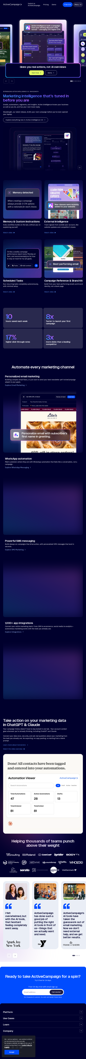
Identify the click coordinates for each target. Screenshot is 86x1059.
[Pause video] (80, 167)
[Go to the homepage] (12, 4)
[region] (18, 1046)
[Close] (33, 1042)
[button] (6, 81)
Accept (11, 1052)
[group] (43, 45)
